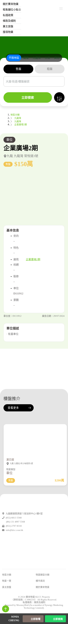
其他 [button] (56, 57)
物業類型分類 (42, 574)
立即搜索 (27, 97)
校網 (16, 264)
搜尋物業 (8, 32)
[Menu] (61, 8)
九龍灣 (17, 118)
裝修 (16, 276)
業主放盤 (8, 26)
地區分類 (15, 114)
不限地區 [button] (14, 57)
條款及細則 (9, 20)
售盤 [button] (18, 68)
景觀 (16, 300)
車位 (9, 140)
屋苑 (16, 259)
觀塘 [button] (26, 57)
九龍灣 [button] (37, 57)
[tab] (14, 58)
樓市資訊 (40, 580)
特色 (16, 247)
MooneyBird (22, 605)
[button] (34, 197)
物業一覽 (6, 580)
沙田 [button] (47, 57)
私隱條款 (27, 602)
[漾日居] (35, 451)
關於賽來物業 (42, 587)
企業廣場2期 (20, 124)
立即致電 (35, 619)
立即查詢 (57, 619)
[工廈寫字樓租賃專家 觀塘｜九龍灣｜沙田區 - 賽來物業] (34, 8)
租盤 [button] (49, 68)
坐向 (16, 235)
